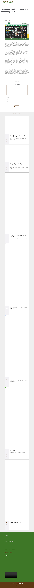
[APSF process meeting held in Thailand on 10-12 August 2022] (17, 274)
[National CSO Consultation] (17, 418)
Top (16, 585)
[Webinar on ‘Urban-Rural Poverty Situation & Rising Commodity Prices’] (17, 203)
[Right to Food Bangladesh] (17, 2)
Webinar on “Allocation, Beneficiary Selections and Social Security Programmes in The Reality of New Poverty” (19, 164)
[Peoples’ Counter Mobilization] (17, 490)
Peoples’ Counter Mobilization (15, 522)
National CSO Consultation (14, 450)
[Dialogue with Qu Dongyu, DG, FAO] (17, 346)
